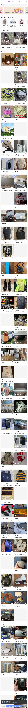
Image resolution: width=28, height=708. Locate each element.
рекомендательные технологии (10, 702)
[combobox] (14, 5)
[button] (12, 45)
